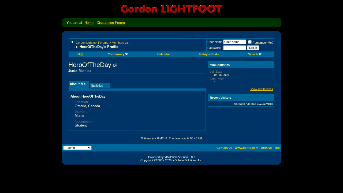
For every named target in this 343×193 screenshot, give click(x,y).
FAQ (80, 54)
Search (253, 54)
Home (89, 23)
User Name (214, 41)
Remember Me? (262, 42)
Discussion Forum (111, 23)
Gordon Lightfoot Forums (92, 42)
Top (277, 147)
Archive (266, 147)
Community (116, 54)
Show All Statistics (261, 89)
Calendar (163, 54)
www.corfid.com (246, 147)
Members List (120, 42)
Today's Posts (209, 54)
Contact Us (224, 147)
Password (214, 47)
